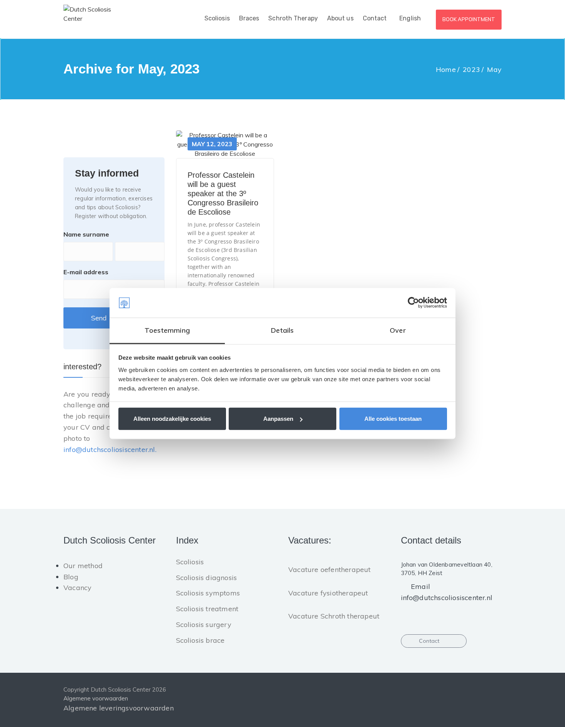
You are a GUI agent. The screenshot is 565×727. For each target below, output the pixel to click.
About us (340, 18)
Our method (83, 565)
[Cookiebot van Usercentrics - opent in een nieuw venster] (413, 302)
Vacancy (77, 587)
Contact (375, 18)
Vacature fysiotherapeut (328, 593)
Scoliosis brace (200, 640)
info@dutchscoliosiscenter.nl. (109, 449)
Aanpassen (278, 418)
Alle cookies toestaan (393, 418)
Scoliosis (217, 18)
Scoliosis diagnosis (206, 577)
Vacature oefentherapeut (329, 569)
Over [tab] (398, 330)
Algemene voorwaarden (95, 698)
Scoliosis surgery (203, 624)
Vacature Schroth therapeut (333, 616)
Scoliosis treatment (207, 608)
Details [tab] (282, 330)
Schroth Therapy (293, 18)
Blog (70, 576)
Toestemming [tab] (167, 330)
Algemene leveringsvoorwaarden (118, 708)
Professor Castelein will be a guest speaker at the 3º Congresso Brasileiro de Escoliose (223, 193)
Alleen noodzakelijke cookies (172, 418)
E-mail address (85, 272)
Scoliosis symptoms (208, 593)
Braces (249, 18)
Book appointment (468, 19)
